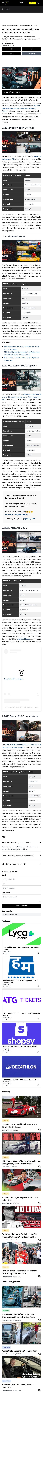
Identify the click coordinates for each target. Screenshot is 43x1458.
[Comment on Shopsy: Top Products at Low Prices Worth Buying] (38, 1052)
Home (4, 26)
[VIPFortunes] (21, 3)
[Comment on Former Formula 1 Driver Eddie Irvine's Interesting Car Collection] (39, 1276)
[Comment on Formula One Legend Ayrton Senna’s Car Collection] (39, 1203)
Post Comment (21, 906)
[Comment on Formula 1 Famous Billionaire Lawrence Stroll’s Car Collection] (39, 1129)
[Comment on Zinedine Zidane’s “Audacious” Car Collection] (39, 1390)
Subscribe (32, 3)
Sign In (39, 3)
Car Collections (13, 26)
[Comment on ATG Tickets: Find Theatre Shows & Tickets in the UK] (38, 1019)
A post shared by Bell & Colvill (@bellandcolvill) (21, 707)
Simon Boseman (9, 43)
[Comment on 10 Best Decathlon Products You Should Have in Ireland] (38, 1085)
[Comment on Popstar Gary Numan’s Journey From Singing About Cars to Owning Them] (39, 1319)
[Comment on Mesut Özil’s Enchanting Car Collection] (39, 1353)
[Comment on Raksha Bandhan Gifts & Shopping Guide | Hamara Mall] (38, 985)
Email (4, 875)
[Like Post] (11, 49)
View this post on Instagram (14, 679)
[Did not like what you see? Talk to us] (31, 49)
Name (4, 884)
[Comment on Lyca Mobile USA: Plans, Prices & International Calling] (38, 952)
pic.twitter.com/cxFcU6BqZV (16, 514)
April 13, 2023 (29, 519)
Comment (6, 893)
